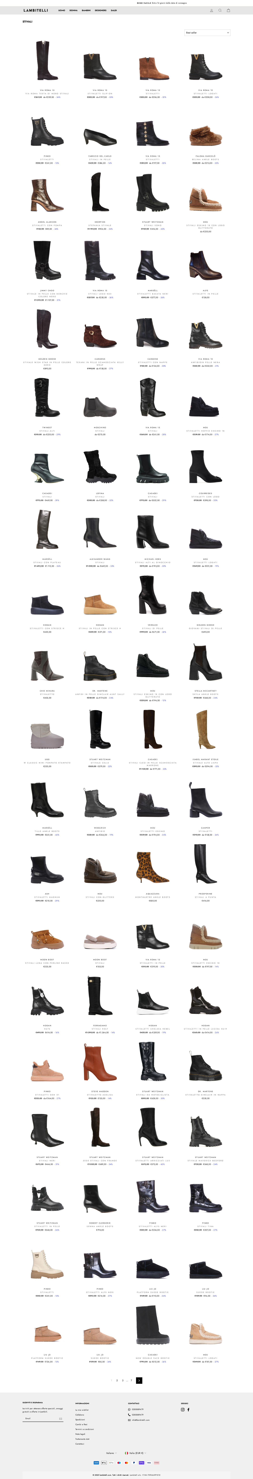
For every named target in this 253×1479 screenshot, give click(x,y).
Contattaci (79, 1443)
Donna (73, 10)
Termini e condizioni (84, 1429)
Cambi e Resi (81, 1424)
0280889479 (138, 1409)
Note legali (80, 1434)
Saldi (114, 10)
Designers (100, 10)
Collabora (79, 1414)
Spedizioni (80, 1419)
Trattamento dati (82, 1439)
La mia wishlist (81, 1409)
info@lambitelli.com (141, 1420)
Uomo (61, 10)
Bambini (86, 10)
